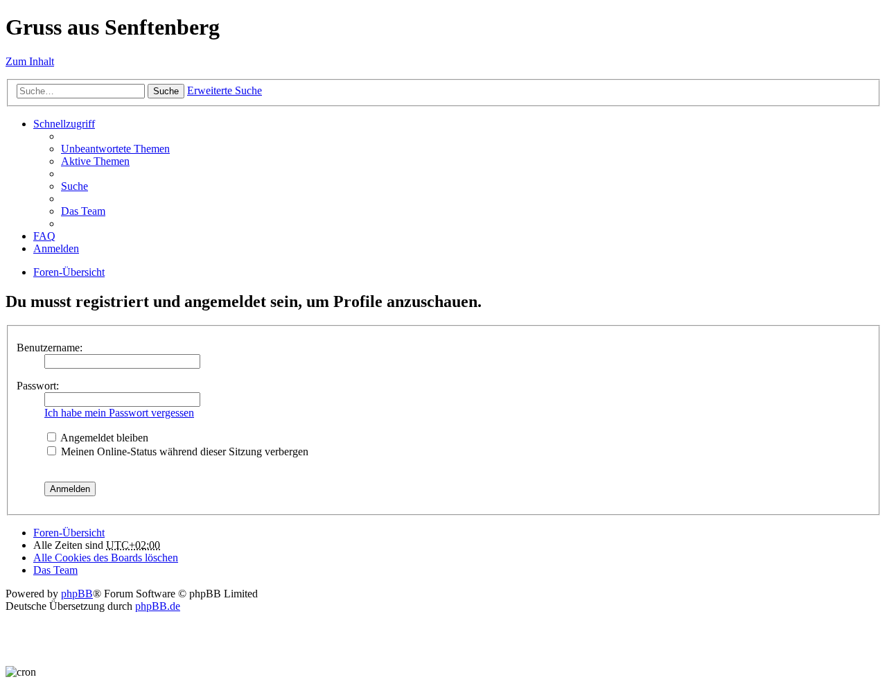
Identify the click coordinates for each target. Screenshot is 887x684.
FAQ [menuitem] (44, 236)
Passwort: (38, 386)
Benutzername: (49, 347)
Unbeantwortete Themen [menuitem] (115, 149)
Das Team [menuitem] (83, 211)
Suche (166, 91)
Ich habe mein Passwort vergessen (119, 413)
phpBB (77, 593)
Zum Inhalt (30, 61)
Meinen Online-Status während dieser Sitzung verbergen (183, 451)
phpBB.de (157, 606)
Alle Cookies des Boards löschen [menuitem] (105, 557)
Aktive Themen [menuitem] (95, 161)
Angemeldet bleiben (103, 438)
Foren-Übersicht (69, 272)
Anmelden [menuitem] (56, 248)
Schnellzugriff (64, 124)
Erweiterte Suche (224, 90)
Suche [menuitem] (74, 186)
